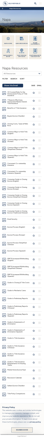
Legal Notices (21, 436)
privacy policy (35, 422)
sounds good (22, 430)
